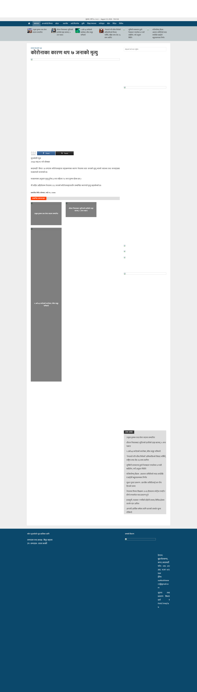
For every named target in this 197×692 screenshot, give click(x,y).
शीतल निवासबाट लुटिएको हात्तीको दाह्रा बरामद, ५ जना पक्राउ (65, 32)
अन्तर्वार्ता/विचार (47, 23)
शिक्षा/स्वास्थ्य (91, 23)
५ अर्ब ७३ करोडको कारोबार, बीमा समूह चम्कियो (87, 32)
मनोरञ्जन (101, 23)
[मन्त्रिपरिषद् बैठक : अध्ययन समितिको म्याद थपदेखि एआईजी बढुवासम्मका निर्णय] (149, 30)
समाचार (36, 23)
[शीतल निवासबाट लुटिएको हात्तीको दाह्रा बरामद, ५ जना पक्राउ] (54, 30)
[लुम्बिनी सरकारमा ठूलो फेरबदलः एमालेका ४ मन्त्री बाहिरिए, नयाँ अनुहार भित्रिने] (125, 30)
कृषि (83, 23)
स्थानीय (65, 23)
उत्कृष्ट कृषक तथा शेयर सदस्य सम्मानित (40, 31)
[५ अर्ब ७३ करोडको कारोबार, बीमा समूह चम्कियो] (78, 30)
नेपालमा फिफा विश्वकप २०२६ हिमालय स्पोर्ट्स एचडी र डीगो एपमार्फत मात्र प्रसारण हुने (145, 493)
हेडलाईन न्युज (38, 48)
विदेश (114, 23)
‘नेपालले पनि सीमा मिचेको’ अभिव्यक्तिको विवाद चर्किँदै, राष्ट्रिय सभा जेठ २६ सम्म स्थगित (113, 33)
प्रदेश (57, 23)
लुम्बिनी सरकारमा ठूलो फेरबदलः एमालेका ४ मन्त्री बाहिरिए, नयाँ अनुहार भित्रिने (136, 33)
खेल (108, 23)
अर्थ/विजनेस (75, 23)
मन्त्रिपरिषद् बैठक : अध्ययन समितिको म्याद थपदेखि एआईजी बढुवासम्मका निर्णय (159, 33)
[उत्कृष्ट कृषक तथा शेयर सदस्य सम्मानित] (30, 30)
